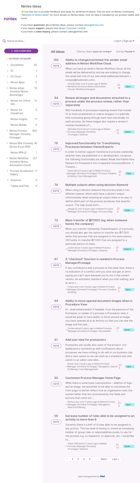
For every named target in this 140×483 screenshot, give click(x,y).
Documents (105, 331)
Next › (104, 459)
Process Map (106, 211)
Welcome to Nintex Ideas (35, 14)
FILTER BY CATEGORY (20, 58)
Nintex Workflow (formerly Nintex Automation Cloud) (87, 86)
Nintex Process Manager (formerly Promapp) (89, 132)
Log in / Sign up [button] (123, 40)
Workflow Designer (85, 89)
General (84, 134)
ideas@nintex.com (93, 25)
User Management (87, 176)
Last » (115, 459)
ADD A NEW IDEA (22, 51)
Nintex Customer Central (72, 28)
